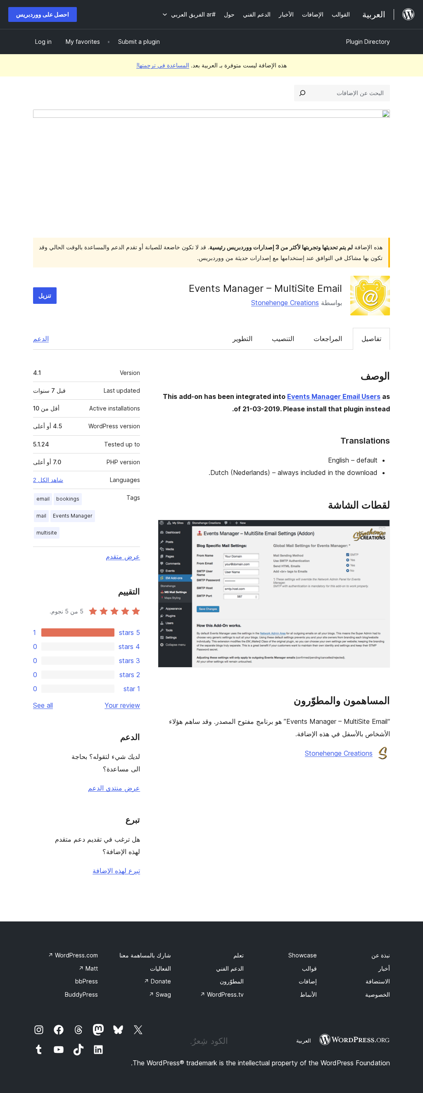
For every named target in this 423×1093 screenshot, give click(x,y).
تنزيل (44, 295)
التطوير (242, 338)
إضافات (308, 981)
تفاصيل (371, 338)
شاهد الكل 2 (48, 480)
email (43, 499)
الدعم (41, 338)
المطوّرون (232, 981)
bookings (67, 499)
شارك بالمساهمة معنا (145, 955)
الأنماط (308, 994)
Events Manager (73, 516)
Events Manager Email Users (333, 396)
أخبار (384, 968)
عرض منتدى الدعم (114, 788)
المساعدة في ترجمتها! (162, 65)
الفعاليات (160, 968)
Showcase (302, 955)
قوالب (309, 968)
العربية (303, 1040)
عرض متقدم (123, 556)
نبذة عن (380, 955)
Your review (122, 705)
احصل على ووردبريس (42, 14)
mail (41, 516)
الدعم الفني (230, 968)
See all (43, 705)
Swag (160, 994)
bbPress (86, 981)
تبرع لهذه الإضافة (116, 870)
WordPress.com (73, 955)
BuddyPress (81, 994)
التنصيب (283, 338)
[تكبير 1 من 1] (379, 531)
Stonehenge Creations (285, 302)
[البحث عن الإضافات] (302, 93)
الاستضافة (378, 981)
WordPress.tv (222, 994)
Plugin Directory (368, 41)
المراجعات (328, 338)
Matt (88, 968)
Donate (157, 981)
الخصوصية (377, 994)
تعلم (238, 955)
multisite (46, 533)
